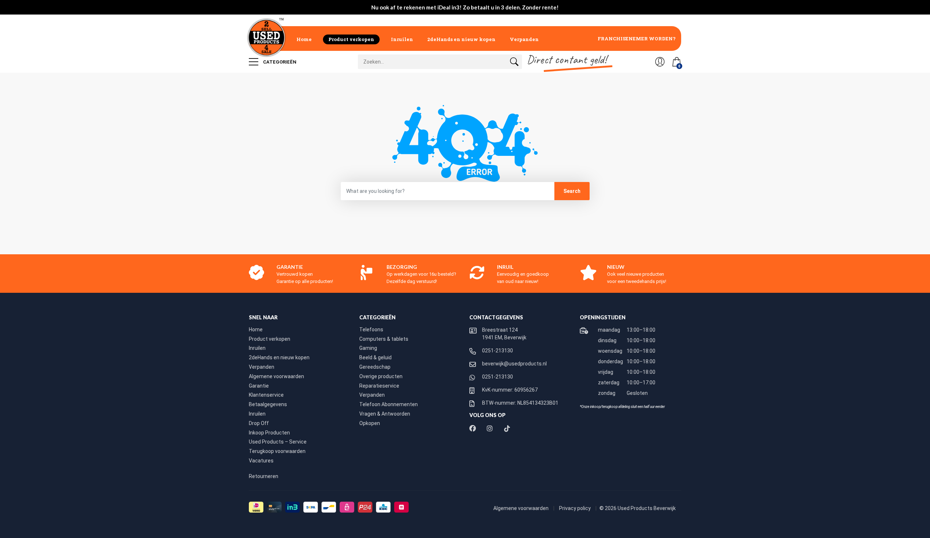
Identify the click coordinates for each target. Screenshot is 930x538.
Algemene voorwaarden (276, 376)
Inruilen (402, 39)
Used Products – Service (278, 442)
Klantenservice (266, 395)
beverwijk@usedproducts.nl (514, 364)
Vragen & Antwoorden (384, 414)
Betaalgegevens (268, 404)
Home (304, 39)
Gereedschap (375, 367)
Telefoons (371, 329)
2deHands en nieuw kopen (461, 39)
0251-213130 (497, 350)
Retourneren (263, 476)
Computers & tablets (383, 339)
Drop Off (259, 423)
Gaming (368, 348)
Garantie (259, 386)
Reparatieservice (379, 386)
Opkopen (369, 423)
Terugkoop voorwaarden (277, 451)
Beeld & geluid (375, 357)
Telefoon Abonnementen (388, 404)
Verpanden (524, 39)
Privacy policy (575, 508)
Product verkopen (351, 39)
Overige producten (381, 376)
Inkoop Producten (269, 433)
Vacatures (261, 461)
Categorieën (279, 62)
